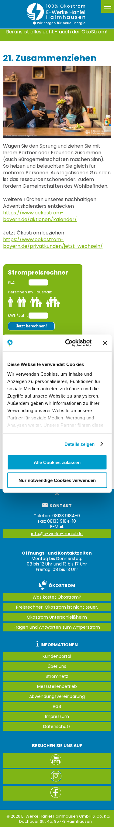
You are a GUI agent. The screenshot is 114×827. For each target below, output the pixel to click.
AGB (57, 706)
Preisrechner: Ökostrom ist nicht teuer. (57, 607)
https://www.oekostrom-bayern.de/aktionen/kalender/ (40, 216)
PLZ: (11, 282)
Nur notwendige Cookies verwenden (57, 480)
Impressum (57, 716)
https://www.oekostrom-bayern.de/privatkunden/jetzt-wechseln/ (53, 243)
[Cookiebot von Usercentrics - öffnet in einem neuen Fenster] (68, 343)
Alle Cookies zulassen (57, 462)
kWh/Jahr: (18, 315)
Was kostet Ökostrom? (57, 597)
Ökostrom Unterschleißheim (57, 617)
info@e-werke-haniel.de (57, 534)
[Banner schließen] (105, 343)
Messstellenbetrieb (57, 686)
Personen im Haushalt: (30, 292)
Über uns (57, 666)
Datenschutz (57, 726)
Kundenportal (57, 656)
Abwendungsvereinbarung (57, 696)
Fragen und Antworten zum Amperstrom (57, 627)
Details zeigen (79, 443)
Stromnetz (57, 676)
